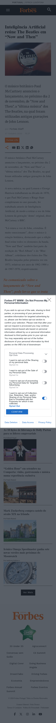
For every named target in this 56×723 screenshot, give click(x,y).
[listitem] (28, 354)
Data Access (28, 422)
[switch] (44, 361)
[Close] (50, 301)
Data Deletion (11, 422)
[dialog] (28, 361)
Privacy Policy (44, 422)
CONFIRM (17, 412)
